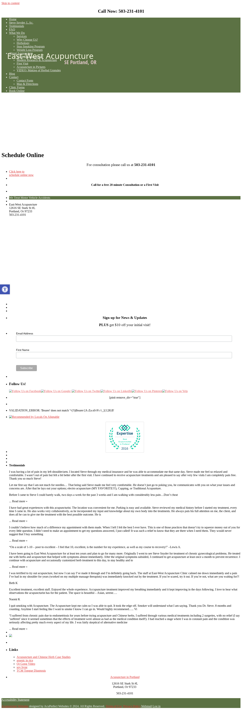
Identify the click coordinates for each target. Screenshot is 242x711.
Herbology (23, 43)
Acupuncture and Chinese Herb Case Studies (44, 657)
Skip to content (10, 3)
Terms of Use (114, 706)
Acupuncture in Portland (125, 677)
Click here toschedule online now (21, 173)
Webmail (146, 706)
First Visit (22, 63)
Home (12, 19)
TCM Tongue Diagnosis (31, 670)
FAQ (12, 29)
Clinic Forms (17, 87)
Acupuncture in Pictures (31, 67)
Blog (12, 73)
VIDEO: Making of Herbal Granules (39, 70)
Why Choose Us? (27, 39)
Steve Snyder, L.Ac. (21, 22)
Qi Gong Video (26, 663)
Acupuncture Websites (15, 706)
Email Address (24, 333)
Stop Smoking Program (31, 46)
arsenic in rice (25, 660)
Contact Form (25, 80)
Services (22, 36)
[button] (5, 289)
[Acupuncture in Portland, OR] (121, 122)
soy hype (22, 667)
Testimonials (16, 26)
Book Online (17, 90)
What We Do (17, 32)
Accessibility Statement (15, 699)
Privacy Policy (131, 706)
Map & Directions (27, 84)
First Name (22, 349)
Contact (13, 77)
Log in (157, 706)
